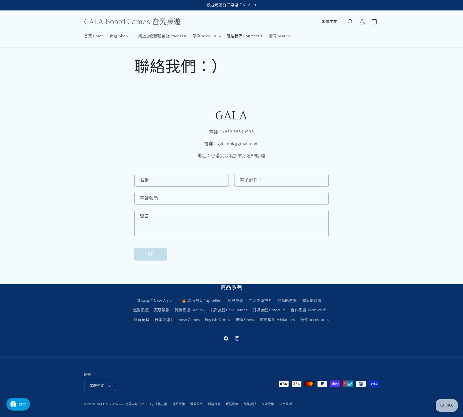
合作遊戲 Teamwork (308, 310)
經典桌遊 (235, 301)
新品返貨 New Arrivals (156, 301)
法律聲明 (285, 404)
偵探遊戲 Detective (268, 310)
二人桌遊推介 (260, 301)
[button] (121, 36)
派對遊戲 (141, 310)
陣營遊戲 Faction (189, 310)
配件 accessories (314, 320)
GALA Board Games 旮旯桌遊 (117, 404)
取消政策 (268, 404)
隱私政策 (179, 404)
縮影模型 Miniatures (277, 320)
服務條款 (214, 404)
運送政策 (232, 404)
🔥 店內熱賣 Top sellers (202, 301)
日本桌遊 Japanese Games (177, 320)
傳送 (150, 254)
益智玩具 (141, 320)
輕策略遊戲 (287, 301)
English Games (217, 320)
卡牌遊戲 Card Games (228, 310)
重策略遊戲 (312, 301)
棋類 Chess (245, 320)
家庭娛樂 (162, 310)
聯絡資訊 (250, 404)
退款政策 (196, 404)
